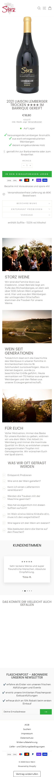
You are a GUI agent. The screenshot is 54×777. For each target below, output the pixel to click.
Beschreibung (27, 203)
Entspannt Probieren (27, 209)
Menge (27, 161)
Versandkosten (35, 122)
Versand (27, 215)
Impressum (27, 733)
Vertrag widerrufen (27, 774)
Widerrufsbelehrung (27, 742)
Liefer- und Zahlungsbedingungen (27, 746)
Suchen (27, 729)
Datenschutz (27, 738)
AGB (27, 724)
